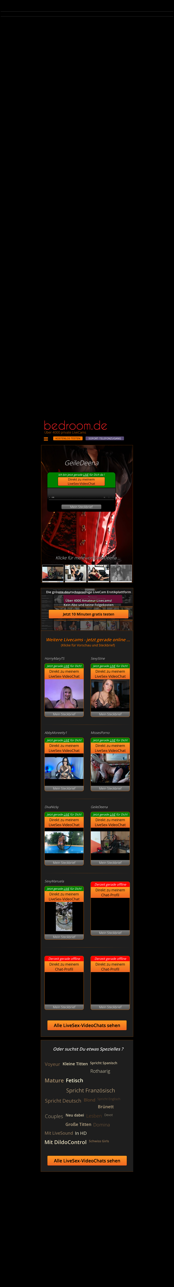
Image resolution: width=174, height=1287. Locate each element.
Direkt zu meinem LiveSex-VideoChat (81, 481)
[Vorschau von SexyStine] (110, 707)
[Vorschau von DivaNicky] (64, 855)
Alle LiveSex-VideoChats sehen (87, 1025)
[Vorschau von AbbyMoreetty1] (64, 781)
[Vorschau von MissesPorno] (110, 781)
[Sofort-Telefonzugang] (51, 437)
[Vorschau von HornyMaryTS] (64, 707)
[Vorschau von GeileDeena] (110, 855)
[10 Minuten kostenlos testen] (50, 437)
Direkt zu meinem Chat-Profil (110, 892)
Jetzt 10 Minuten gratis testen (88, 614)
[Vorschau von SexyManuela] (64, 930)
